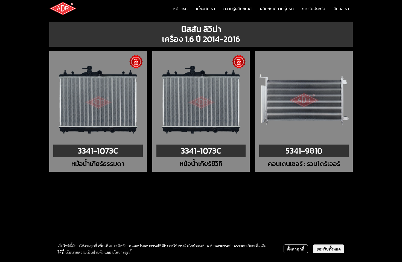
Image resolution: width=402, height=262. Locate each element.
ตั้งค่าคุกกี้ (295, 248)
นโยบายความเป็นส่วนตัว (84, 252)
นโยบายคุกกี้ (122, 252)
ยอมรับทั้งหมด (328, 248)
